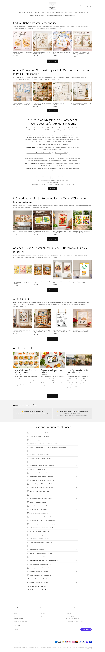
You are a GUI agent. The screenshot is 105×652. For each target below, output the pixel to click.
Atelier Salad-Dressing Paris (21, 647)
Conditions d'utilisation (18, 618)
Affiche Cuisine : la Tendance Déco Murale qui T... (25, 371)
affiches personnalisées (61, 153)
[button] (14, 5)
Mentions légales (70, 616)
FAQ (14, 616)
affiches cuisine (43, 147)
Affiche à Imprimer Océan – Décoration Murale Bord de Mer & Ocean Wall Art (21, 104)
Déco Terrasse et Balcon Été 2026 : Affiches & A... (77, 371)
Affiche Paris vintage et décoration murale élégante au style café (22, 331)
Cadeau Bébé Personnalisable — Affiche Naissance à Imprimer (41, 53)
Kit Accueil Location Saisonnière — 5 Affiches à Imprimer (62, 104)
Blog (41, 616)
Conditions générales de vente (78, 647)
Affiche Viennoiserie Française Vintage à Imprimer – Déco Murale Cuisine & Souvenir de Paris (42, 331)
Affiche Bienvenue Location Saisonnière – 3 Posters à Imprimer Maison (82, 104)
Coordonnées (89, 648)
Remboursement (43, 611)
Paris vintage (56, 163)
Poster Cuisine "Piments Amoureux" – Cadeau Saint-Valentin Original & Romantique (62, 232)
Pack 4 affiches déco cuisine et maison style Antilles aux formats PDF (42, 104)
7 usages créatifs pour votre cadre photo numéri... (51, 371)
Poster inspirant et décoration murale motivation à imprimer (41, 232)
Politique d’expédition (67, 647)
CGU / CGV (68, 613)
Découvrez (52, 188)
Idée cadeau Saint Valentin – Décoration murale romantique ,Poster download (81, 331)
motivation (64, 163)
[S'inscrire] (37, 629)
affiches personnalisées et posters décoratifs (61, 127)
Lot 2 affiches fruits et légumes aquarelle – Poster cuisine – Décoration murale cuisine (81, 232)
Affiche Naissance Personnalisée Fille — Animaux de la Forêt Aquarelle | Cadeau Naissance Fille (81, 53)
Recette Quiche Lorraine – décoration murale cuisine (22, 232)
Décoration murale (43, 180)
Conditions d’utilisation (57, 647)
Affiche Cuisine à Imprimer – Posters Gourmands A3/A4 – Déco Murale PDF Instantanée (21, 282)
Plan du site (42, 613)
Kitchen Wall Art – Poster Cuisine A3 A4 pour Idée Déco (42, 282)
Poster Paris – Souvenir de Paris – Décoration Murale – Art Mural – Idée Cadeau (62, 331)
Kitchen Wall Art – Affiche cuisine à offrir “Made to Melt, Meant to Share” (81, 282)
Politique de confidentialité (72, 618)
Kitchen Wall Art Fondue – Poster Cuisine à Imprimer (61, 282)
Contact (15, 613)
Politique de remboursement (20, 621)
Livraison (15, 611)
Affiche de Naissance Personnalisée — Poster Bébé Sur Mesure (22, 53)
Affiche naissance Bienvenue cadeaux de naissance (61, 53)
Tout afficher (52, 61)
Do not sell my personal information (74, 621)
